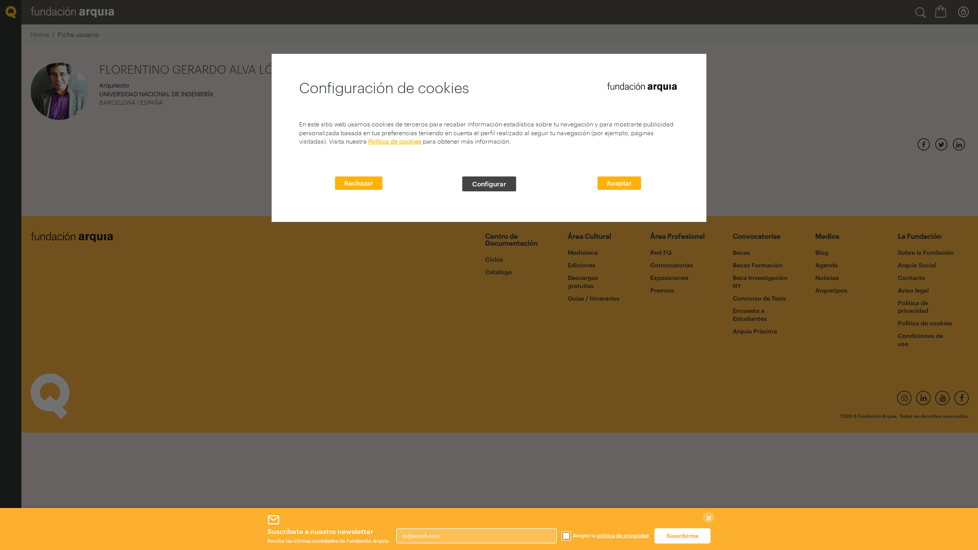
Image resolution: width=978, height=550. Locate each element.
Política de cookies (394, 141)
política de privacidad (623, 535)
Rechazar (358, 183)
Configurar (489, 184)
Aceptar (619, 183)
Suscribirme (682, 535)
